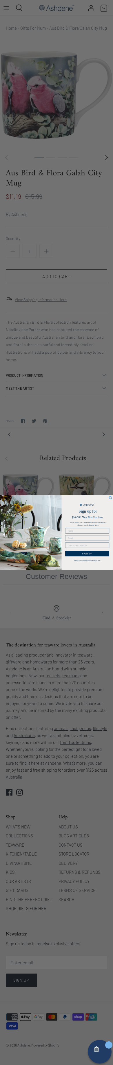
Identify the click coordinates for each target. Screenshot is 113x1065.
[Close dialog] (110, 497)
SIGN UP (87, 553)
